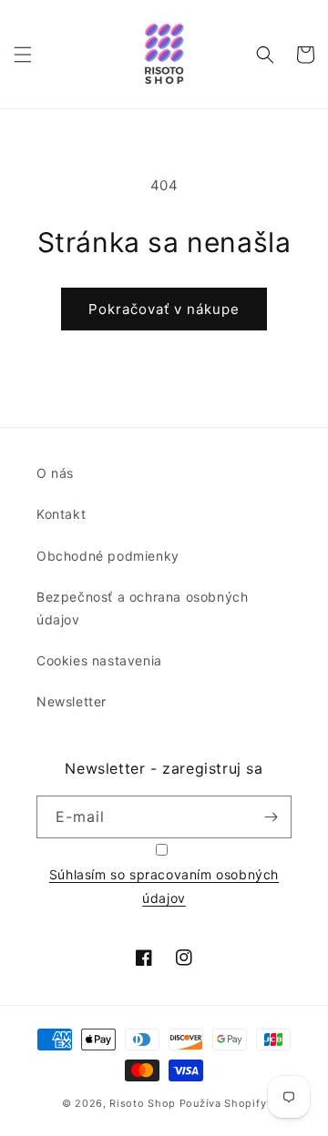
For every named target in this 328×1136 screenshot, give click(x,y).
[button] (23, 55)
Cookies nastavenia (99, 660)
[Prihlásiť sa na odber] (271, 817)
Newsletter (71, 701)
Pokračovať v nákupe (164, 309)
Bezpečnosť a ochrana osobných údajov (142, 608)
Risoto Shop (142, 1103)
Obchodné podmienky (107, 555)
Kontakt (61, 514)
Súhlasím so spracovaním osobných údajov (164, 886)
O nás (55, 473)
